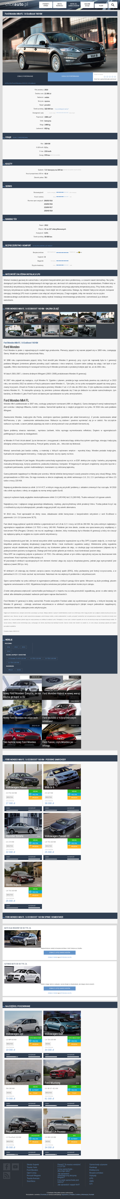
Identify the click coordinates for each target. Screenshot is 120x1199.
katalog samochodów (73, 5)
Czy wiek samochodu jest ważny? (68, 1181)
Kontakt (91, 1194)
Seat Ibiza (31, 1181)
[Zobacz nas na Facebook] (7, 1170)
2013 (23, 647)
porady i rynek (46, 5)
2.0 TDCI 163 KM (50, 658)
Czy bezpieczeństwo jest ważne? (42, 246)
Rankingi (93, 1167)
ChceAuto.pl (44, 1194)
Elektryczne (94, 1170)
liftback (10, 670)
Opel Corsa (31, 1173)
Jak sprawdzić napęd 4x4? (69, 1185)
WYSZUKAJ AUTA (65, 957)
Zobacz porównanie (25, 76)
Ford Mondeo (32, 1170)
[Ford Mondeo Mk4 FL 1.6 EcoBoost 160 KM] (14, 323)
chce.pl (16, 3)
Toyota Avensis (33, 1178)
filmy (101, 6)
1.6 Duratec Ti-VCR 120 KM (17, 658)
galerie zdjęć (87, 5)
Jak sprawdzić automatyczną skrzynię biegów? (67, 1175)
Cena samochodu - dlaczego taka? (65, 1170)
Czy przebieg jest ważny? (62, 109)
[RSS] (7, 1179)
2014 (8, 651)
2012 (16, 647)
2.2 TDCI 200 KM (13, 662)
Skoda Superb (33, 1165)
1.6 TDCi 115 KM (35, 658)
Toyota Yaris (32, 1167)
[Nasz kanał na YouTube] (15, 1170)
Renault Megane (34, 1176)
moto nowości (59, 5)
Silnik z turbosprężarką (20, 137)
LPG (91, 1178)
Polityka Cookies (75, 1194)
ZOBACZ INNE (52, 957)
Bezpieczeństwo (96, 1173)
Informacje (84, 1194)
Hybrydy (92, 1176)
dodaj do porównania (70, 76)
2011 (8, 647)
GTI (90, 1184)
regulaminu (65, 1194)
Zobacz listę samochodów (59, 952)
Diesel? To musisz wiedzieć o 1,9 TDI (69, 1165)
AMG (91, 1181)
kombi (19, 670)
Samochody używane (98, 1165)
